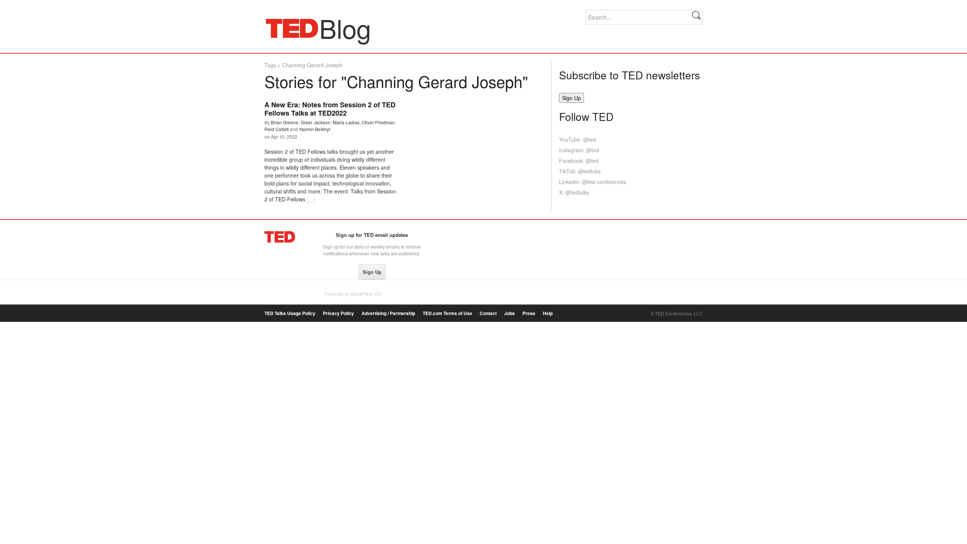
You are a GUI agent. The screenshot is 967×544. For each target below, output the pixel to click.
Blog (292, 28)
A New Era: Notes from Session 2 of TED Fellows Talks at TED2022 (329, 109)
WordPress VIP (366, 294)
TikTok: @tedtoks (580, 171)
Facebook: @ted (579, 160)
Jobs (509, 313)
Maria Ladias (346, 122)
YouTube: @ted (577, 139)
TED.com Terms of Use (447, 313)
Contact (488, 313)
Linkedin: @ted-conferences (592, 181)
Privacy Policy (338, 313)
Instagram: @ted (579, 150)
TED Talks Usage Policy (289, 313)
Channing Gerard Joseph (312, 65)
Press (528, 313)
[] (311, 200)
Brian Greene (284, 122)
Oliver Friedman (378, 122)
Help (548, 313)
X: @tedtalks (574, 192)
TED (280, 237)
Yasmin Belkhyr (315, 129)
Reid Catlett (276, 129)
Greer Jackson (316, 122)
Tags (270, 65)
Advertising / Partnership (388, 313)
